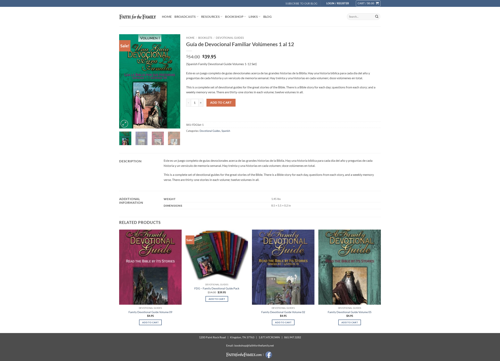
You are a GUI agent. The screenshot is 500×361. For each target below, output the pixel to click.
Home (167, 16)
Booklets (205, 37)
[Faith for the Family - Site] (137, 17)
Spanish (225, 130)
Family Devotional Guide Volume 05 (349, 312)
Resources (210, 16)
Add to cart (221, 102)
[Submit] (376, 16)
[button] (338, 3)
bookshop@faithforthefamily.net (254, 345)
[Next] (174, 81)
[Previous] (125, 81)
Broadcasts (185, 16)
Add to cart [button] (150, 322)
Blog (267, 16)
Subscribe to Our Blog (301, 3)
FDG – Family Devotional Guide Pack (216, 288)
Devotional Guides (230, 37)
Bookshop (234, 16)
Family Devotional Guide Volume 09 (150, 312)
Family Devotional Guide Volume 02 (283, 312)
